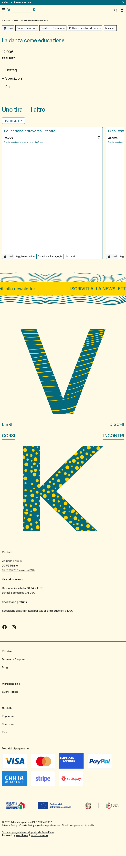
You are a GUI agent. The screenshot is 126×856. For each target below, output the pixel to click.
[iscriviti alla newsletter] (63, 289)
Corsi (8, 435)
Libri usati (110, 28)
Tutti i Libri (12, 120)
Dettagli (11, 70)
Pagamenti (8, 716)
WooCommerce (39, 835)
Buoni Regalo (10, 691)
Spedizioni (14, 78)
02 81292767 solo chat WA (18, 570)
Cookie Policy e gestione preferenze (39, 825)
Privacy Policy (9, 825)
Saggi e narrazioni (27, 28)
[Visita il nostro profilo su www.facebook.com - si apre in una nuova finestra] (4, 627)
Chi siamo (8, 651)
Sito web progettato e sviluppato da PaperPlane (28, 832)
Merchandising (11, 683)
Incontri (113, 435)
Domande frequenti (14, 659)
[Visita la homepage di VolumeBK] (21, 10)
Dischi (116, 424)
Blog (5, 667)
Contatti (7, 708)
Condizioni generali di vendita (78, 825)
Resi (8, 87)
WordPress (22, 835)
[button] (99, 137)
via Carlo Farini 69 (12, 561)
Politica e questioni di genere (85, 28)
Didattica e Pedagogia (53, 28)
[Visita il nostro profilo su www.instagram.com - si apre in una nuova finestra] (13, 627)
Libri (7, 424)
